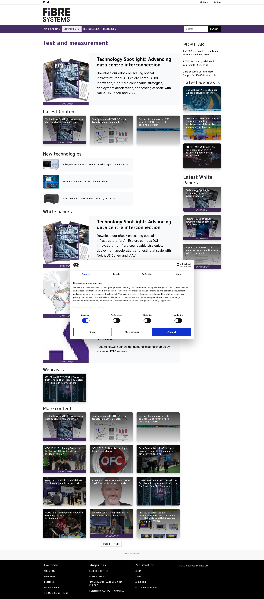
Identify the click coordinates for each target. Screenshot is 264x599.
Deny (92, 332)
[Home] (56, 9)
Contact (49, 581)
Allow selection (132, 332)
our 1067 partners (90, 287)
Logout (139, 576)
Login (138, 571)
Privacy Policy (53, 587)
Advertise (50, 576)
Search (214, 28)
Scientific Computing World (106, 590)
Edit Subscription (146, 587)
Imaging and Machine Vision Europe (106, 583)
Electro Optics (98, 571)
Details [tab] (116, 274)
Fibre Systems (97, 576)
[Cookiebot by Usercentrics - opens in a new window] (179, 265)
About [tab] (178, 274)
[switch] (116, 320)
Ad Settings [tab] (147, 274)
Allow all (171, 332)
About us (49, 571)
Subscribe (140, 581)
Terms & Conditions (56, 592)
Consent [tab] (86, 274)
